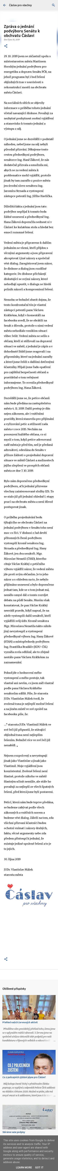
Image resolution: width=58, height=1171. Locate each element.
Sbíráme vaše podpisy (13, 1132)
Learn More (24, 1167)
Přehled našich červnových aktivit (20, 1022)
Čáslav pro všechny (20, 5)
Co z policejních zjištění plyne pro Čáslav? (24, 1077)
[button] (6, 46)
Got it (39, 1167)
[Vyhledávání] (53, 5)
